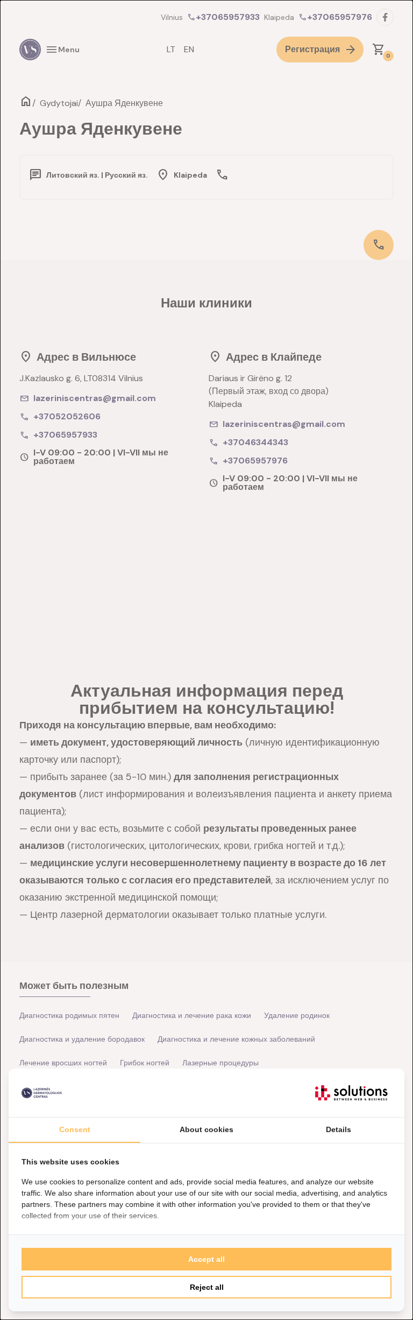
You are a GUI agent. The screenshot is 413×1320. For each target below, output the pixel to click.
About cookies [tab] (206, 1129)
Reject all (207, 1287)
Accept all (206, 1259)
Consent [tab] (74, 1129)
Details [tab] (338, 1129)
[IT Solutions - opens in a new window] (351, 1093)
